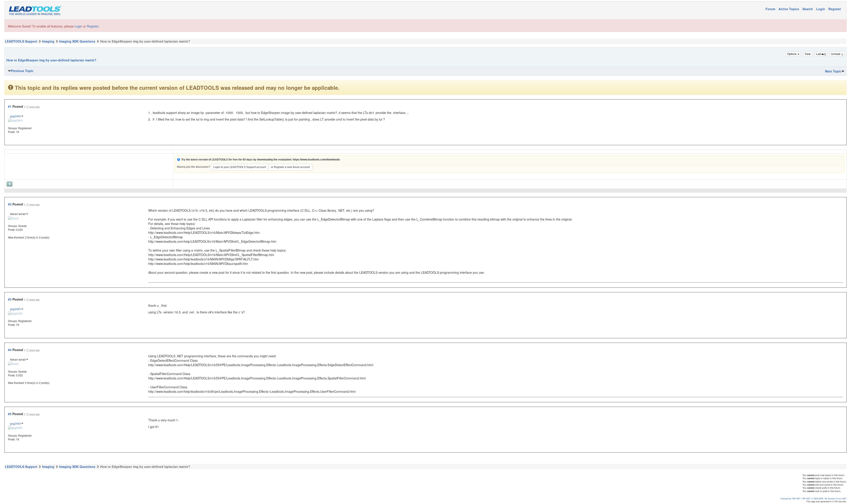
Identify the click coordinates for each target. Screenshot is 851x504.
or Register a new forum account (290, 167)
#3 (10, 299)
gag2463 (15, 116)
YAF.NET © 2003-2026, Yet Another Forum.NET (824, 498)
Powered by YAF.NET (790, 498)
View (808, 54)
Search (808, 9)
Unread (836, 54)
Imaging (48, 41)
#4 (10, 350)
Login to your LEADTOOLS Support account (239, 167)
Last (819, 54)
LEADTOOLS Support (21, 41)
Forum (770, 9)
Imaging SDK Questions (77, 41)
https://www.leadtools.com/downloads (316, 159)
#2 (10, 204)
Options (792, 54)
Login (821, 9)
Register (834, 9)
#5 (10, 414)
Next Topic (833, 71)
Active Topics (789, 9)
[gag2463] (15, 120)
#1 (10, 106)
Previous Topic (22, 70)
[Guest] (13, 218)
